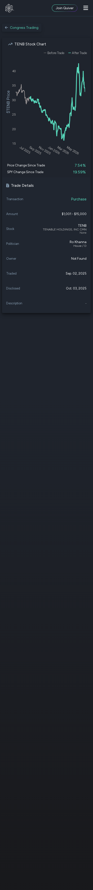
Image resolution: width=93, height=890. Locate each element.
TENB (82, 225)
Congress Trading (24, 28)
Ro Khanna (78, 242)
